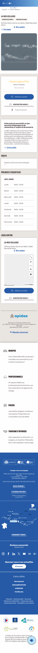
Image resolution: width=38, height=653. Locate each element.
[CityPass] (14, 8)
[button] (24, 8)
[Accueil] (11, 8)
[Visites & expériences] (16, 8)
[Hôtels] (12, 8)
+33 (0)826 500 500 (18, 491)
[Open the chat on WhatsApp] (31, 640)
